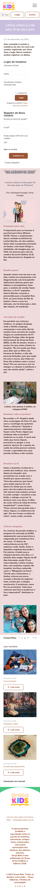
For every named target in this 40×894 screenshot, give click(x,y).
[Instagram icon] (24, 886)
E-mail (7, 127)
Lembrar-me (22, 93)
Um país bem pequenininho (14, 766)
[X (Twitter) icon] (20, 886)
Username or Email (11, 65)
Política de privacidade (22, 881)
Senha (6, 74)
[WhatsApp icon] (15, 886)
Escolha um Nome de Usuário (16, 119)
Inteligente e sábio (11, 724)
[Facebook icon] (18, 886)
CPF (10, 146)
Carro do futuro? (10, 681)
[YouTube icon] (22, 886)
